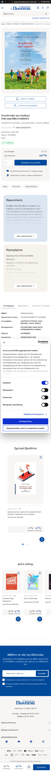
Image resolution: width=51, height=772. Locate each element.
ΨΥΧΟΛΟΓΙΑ (16, 24)
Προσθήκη (41, 767)
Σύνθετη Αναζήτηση (41, 18)
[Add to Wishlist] (29, 767)
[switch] (45, 390)
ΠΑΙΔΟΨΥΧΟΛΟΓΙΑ (27, 24)
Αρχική (3, 24)
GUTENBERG (12, 135)
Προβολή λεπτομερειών (34, 414)
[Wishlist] (38, 8)
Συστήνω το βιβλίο (27, 99)
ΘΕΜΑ (9, 24)
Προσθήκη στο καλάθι (30, 162)
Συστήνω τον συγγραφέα (27, 105)
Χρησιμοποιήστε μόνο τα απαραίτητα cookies (26, 428)
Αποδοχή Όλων (25, 421)
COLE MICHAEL (27, 123)
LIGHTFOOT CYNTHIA (10, 123)
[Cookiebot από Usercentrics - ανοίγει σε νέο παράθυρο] (38, 342)
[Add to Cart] (41, 539)
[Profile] (42, 8)
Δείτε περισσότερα (25, 236)
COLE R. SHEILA (42, 123)
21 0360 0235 (45, 2)
